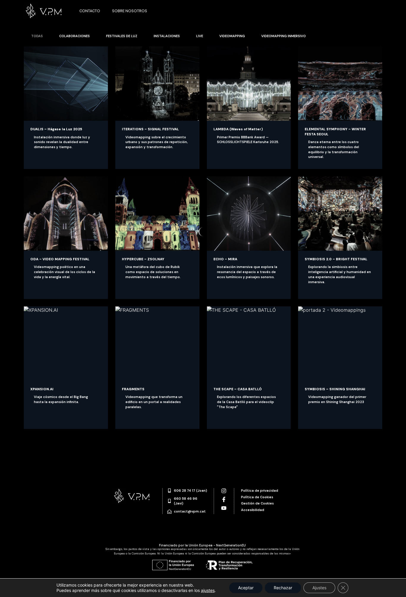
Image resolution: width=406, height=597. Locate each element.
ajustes (208, 590)
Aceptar (246, 587)
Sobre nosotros (129, 10)
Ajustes (319, 587)
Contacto (89, 10)
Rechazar (283, 587)
